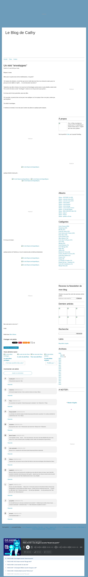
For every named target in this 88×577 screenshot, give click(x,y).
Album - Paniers (63, 214)
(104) (61, 241)
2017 (60, 372)
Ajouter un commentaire (17, 373)
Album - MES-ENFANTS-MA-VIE (67, 211)
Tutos (10, 59)
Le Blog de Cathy (20, 32)
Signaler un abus (53, 527)
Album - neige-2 (63, 213)
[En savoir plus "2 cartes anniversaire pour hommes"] (80, 311)
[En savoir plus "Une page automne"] (71, 311)
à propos (48, 552)
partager (38, 552)
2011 (60, 382)
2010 (60, 384)
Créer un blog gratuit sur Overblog (30, 527)
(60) (61, 248)
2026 (60, 353)
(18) (61, 259)
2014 (60, 377)
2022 (60, 363)
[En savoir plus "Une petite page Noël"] (63, 311)
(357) (62, 229)
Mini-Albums (13, 334)
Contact (15, 59)
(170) (63, 238)
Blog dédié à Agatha (63, 343)
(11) (66, 264)
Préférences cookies (51, 529)
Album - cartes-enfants (64, 202)
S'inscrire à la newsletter (11, 347)
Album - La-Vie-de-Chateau (65, 209)
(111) (65, 240)
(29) (67, 253)
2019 (60, 368)
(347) (64, 231)
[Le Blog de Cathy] (63, 126)
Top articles (40, 527)
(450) (63, 228)
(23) (64, 255)
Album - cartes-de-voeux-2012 (66, 201)
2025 (60, 358)
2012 (60, 380)
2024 (60, 360)
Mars (61, 355)
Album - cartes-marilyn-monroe (66, 207)
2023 (60, 362)
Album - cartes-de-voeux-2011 (66, 199)
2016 (60, 374)
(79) (64, 245)
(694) (64, 226)
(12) (66, 262)
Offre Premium (81, 527)
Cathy (68, 134)
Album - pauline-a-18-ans (65, 216)
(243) (67, 233)
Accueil (5, 59)
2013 (60, 379)
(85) (62, 243)
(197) (64, 236)
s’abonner (28, 552)
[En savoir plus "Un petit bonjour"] (71, 320)
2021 (60, 365)
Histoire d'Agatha (72, 402)
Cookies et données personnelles (38, 529)
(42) (61, 250)
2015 (60, 375)
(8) (63, 265)
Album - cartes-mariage (64, 206)
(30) (64, 252)
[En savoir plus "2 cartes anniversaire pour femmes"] (63, 320)
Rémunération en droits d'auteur (69, 527)
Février (62, 356)
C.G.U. (60, 527)
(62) (63, 246)
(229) (63, 234)
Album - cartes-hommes (64, 204)
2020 (60, 367)
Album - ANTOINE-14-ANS (66, 197)
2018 (60, 370)
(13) (65, 260)
